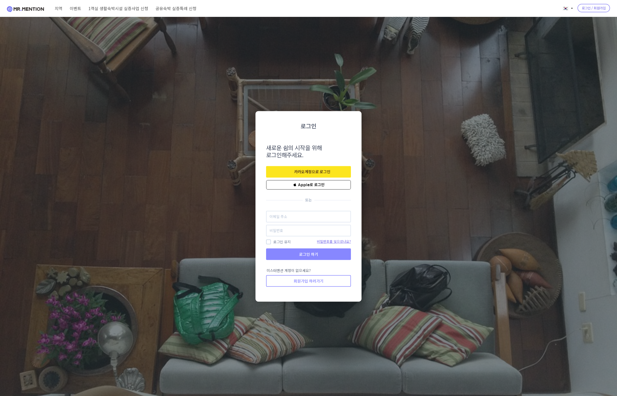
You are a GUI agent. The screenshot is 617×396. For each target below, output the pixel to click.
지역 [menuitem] (58, 8)
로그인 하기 (308, 254)
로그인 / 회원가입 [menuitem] (594, 8)
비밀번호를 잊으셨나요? (334, 241)
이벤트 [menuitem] (75, 8)
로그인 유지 (282, 241)
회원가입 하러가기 (308, 281)
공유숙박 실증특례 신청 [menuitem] (175, 8)
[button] (308, 185)
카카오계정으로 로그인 (312, 171)
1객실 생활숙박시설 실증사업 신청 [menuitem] (118, 8)
